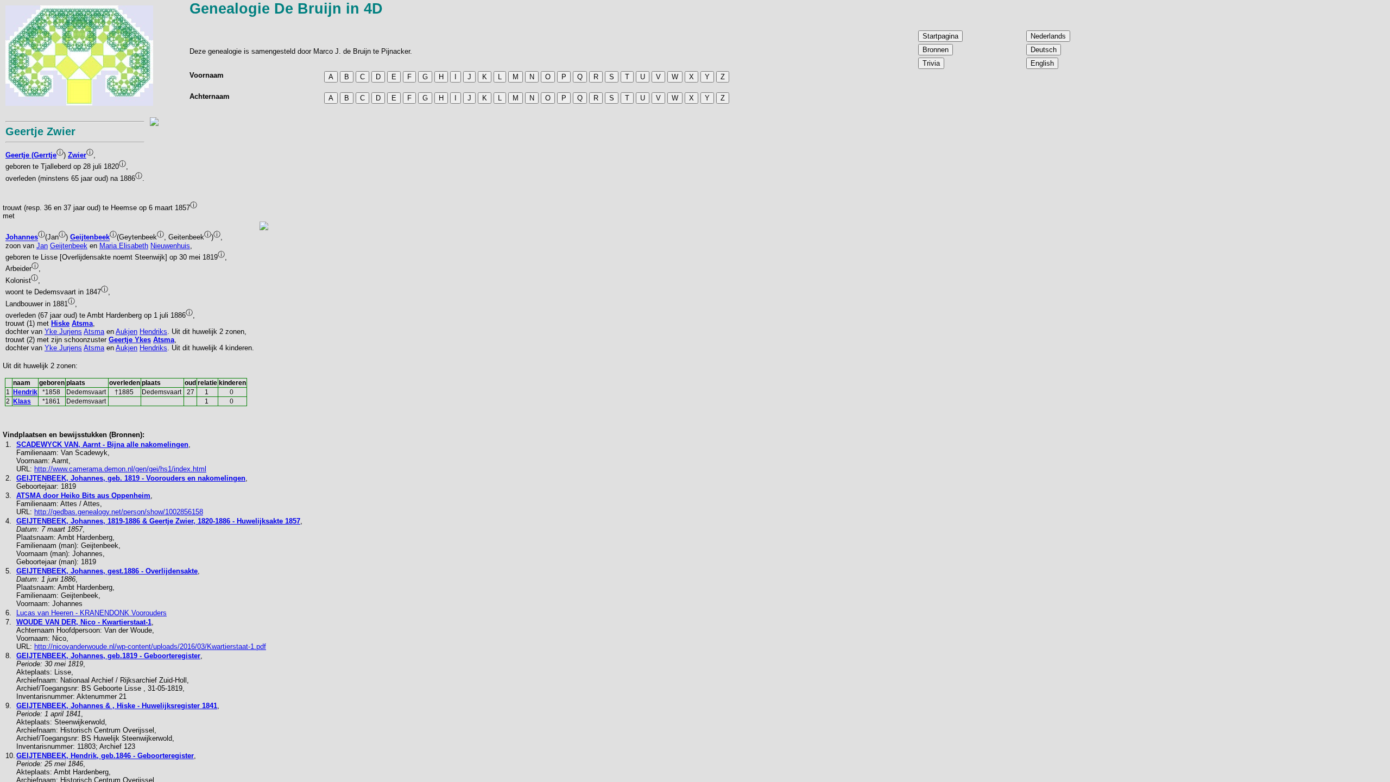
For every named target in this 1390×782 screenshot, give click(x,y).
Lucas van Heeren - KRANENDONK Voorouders (91, 613)
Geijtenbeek (90, 238)
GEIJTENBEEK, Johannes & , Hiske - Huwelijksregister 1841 (116, 706)
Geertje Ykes (130, 340)
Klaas (22, 401)
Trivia (931, 63)
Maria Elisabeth (123, 246)
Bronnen (936, 50)
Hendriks (153, 331)
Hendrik (25, 392)
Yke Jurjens (63, 331)
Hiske (60, 323)
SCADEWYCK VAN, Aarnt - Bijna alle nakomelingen (102, 444)
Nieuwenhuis (170, 246)
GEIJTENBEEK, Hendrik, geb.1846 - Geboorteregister (105, 756)
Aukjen (126, 331)
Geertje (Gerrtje (30, 155)
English (1042, 63)
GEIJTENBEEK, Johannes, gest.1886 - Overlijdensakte (107, 571)
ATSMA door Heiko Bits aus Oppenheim (83, 495)
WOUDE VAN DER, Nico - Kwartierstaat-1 (83, 622)
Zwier (77, 155)
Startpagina (940, 36)
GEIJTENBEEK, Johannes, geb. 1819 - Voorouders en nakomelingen (130, 478)
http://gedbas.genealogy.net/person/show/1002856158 (118, 512)
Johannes (21, 238)
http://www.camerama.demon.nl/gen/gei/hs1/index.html (120, 469)
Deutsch (1044, 50)
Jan (42, 246)
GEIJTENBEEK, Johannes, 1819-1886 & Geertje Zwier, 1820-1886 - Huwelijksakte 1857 (158, 521)
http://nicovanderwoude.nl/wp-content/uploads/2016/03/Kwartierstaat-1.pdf (150, 646)
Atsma (82, 323)
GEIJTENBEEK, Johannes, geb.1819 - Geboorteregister (108, 656)
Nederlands (1048, 36)
